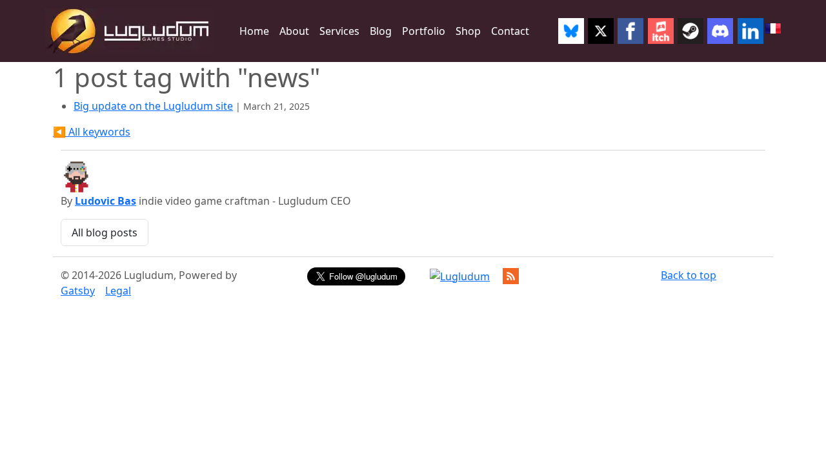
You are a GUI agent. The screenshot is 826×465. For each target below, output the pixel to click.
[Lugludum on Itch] (661, 31)
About (294, 31)
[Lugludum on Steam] (690, 31)
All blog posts (104, 232)
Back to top (688, 275)
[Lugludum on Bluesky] (570, 31)
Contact (510, 31)
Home (254, 31)
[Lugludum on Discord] (720, 31)
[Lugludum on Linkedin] (750, 31)
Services (339, 31)
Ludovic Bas (105, 201)
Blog (381, 31)
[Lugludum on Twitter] (601, 31)
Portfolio (423, 31)
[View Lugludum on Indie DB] (460, 276)
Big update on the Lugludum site (153, 106)
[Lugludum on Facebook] (630, 31)
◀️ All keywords (91, 132)
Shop (468, 31)
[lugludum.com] (129, 31)
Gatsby (78, 291)
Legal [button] (118, 291)
